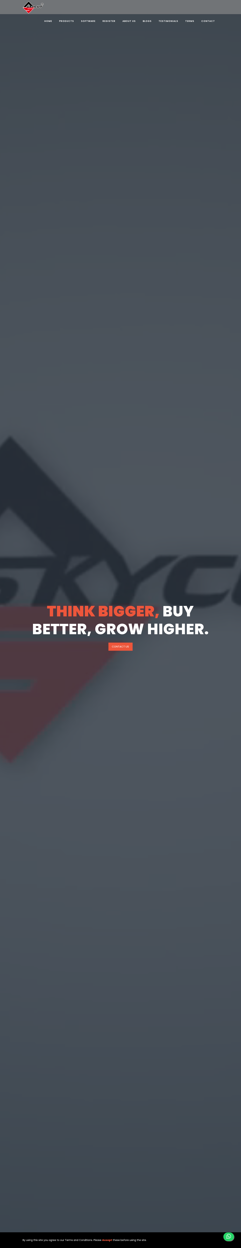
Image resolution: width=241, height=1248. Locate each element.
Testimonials (168, 21)
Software (88, 21)
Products (66, 21)
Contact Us (120, 646)
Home (48, 21)
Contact (208, 21)
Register (109, 21)
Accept (107, 1240)
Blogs (147, 21)
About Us (129, 21)
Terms (189, 21)
